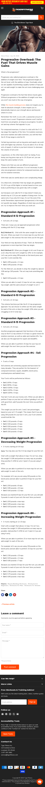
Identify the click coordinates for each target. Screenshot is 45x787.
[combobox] (19, 17)
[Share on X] (6, 594)
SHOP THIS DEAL (37, 2)
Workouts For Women (32, 586)
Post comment (10, 667)
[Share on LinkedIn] (10, 594)
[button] (40, 782)
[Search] (41, 17)
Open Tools (8, 734)
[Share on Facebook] (2, 594)
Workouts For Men (16, 586)
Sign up (32, 702)
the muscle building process (16, 105)
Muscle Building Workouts (17, 584)
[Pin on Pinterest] (14, 594)
